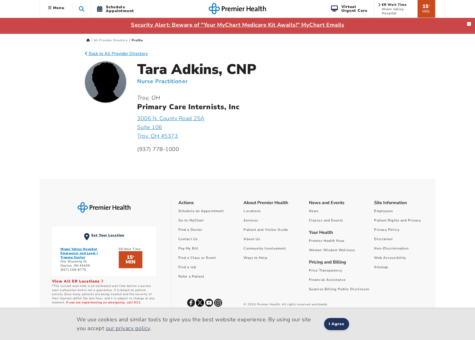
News (314, 211)
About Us (252, 239)
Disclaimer (383, 239)
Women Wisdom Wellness (332, 250)
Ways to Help (255, 258)
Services (251, 220)
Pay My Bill (188, 248)
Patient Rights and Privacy (397, 220)
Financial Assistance (327, 280)
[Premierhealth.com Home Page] (88, 40)
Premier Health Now (326, 240)
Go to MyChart (191, 220)
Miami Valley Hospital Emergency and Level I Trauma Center (79, 253)
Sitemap (381, 267)
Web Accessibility (390, 258)
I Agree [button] (336, 324)
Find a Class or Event (197, 258)
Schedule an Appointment (201, 211)
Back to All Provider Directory (118, 54)
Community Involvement (265, 248)
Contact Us (188, 239)
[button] (82, 8)
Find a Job (187, 267)
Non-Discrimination (391, 248)
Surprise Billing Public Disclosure (339, 289)
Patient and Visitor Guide (266, 229)
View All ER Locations (76, 281)
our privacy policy (128, 328)
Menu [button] (58, 7)
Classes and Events (326, 220)
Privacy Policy (386, 229)
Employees (383, 211)
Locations (252, 211)
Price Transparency (325, 270)
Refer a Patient (191, 276)
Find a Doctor (190, 229)
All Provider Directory (111, 40)
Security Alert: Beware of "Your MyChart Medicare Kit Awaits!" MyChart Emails (237, 25)
